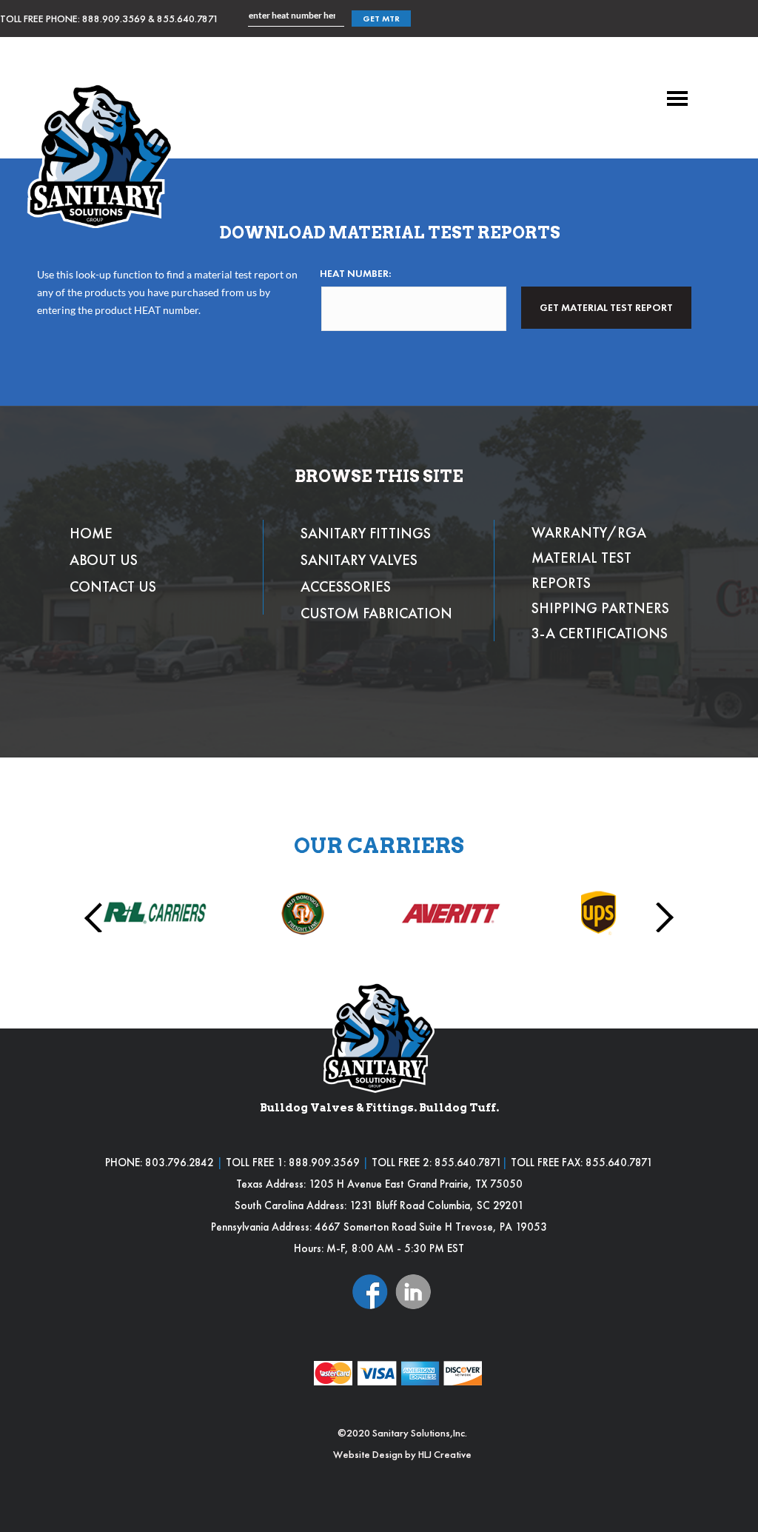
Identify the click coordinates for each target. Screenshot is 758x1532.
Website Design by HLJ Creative (402, 1454)
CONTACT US (113, 586)
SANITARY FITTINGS (366, 533)
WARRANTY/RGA (588, 532)
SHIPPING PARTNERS (600, 608)
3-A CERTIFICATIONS (599, 633)
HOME (91, 533)
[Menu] (677, 98)
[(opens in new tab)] (370, 1290)
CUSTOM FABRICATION (376, 613)
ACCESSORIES (346, 586)
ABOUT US (104, 559)
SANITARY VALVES (359, 559)
